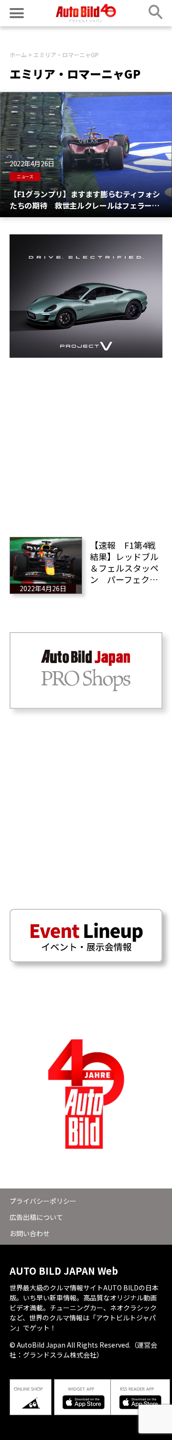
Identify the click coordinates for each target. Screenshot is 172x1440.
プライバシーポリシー (43, 1201)
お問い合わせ (30, 1233)
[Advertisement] (86, 443)
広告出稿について (36, 1217)
